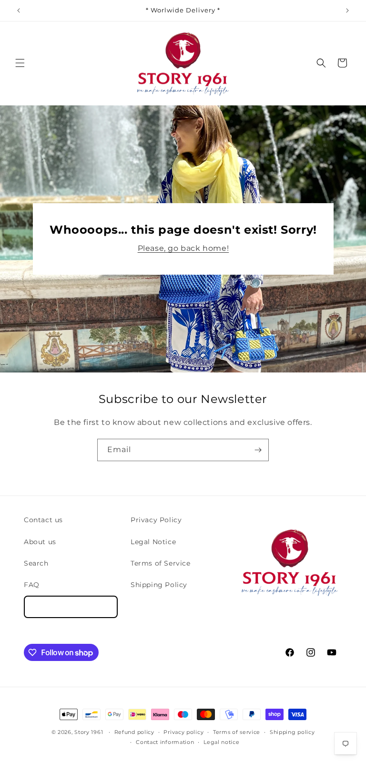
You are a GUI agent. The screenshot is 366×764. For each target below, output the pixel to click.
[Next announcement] (347, 10)
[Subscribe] (257, 450)
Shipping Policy (159, 584)
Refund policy (134, 732)
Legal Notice (153, 541)
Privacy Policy (156, 520)
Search (36, 563)
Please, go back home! (183, 248)
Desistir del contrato (70, 606)
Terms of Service (161, 563)
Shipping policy (292, 732)
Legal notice (221, 742)
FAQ (32, 584)
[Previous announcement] (18, 10)
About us (40, 541)
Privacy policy (183, 732)
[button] (20, 62)
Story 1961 (88, 732)
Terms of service (236, 732)
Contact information (165, 742)
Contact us (43, 520)
